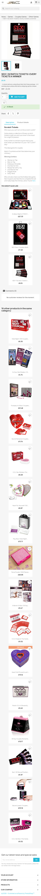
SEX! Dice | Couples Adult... (20, 247)
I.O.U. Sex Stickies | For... (20, 472)
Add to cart (18, 97)
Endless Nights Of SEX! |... (20, 214)
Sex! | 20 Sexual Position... (20, 772)
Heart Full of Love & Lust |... (20, 672)
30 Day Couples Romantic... (20, 739)
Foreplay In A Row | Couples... (20, 405)
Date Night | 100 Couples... (20, 339)
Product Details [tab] (23, 122)
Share (8, 113)
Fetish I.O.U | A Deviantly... (20, 705)
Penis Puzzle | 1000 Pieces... (20, 572)
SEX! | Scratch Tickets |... (20, 281)
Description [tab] (10, 122)
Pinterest (18, 113)
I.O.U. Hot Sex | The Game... (20, 839)
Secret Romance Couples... (20, 439)
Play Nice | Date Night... (20, 539)
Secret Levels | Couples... (20, 805)
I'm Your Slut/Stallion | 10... (20, 372)
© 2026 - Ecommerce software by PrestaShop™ (17, 893)
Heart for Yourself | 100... (20, 505)
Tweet (13, 113)
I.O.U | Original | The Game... (20, 639)
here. (34, 181)
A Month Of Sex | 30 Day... (20, 605)
